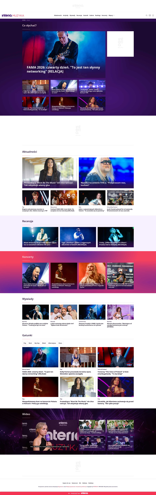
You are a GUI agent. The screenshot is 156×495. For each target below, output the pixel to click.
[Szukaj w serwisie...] (146, 15)
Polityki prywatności (70, 486)
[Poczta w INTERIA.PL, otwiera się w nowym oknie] (149, 15)
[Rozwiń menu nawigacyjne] (153, 15)
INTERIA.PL (95, 486)
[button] (86, 15)
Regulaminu (61, 486)
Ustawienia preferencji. (81, 486)
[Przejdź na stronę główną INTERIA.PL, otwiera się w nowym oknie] (7, 15)
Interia (23, 20)
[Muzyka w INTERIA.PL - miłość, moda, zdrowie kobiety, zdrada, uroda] (18, 15)
